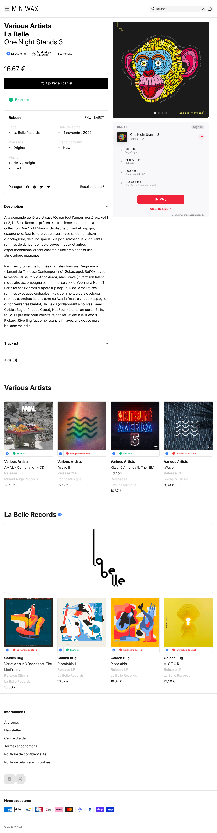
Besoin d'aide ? (92, 186)
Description (13, 206)
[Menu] (7, 9)
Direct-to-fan (18, 53)
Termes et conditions (20, 746)
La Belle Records (26, 132)
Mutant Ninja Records (21, 479)
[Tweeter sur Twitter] (41, 187)
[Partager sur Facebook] (27, 187)
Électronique (64, 53)
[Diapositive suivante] (207, 426)
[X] (20, 778)
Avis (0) (10, 360)
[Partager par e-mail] (48, 187)
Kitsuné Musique (123, 485)
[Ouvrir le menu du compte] (203, 9)
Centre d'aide (15, 738)
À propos (11, 722)
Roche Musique (69, 479)
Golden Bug (13, 658)
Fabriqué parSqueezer (44, 53)
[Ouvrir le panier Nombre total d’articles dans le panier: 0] (210, 9)
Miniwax (19, 826)
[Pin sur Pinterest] (34, 187)
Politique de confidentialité (25, 754)
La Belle (16, 34)
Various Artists (27, 26)
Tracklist (11, 343)
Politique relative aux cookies (27, 762)
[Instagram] (9, 778)
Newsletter (12, 730)
